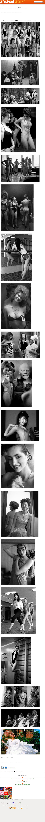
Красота (11, 757)
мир (34, 20)
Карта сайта (25, 808)
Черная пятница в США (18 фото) (22, 781)
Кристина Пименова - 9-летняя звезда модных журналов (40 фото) (22, 778)
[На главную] (12, 2)
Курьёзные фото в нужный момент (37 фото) (22, 784)
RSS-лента (18, 808)
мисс (14, 20)
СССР (16, 20)
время (20, 20)
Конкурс (7, 757)
